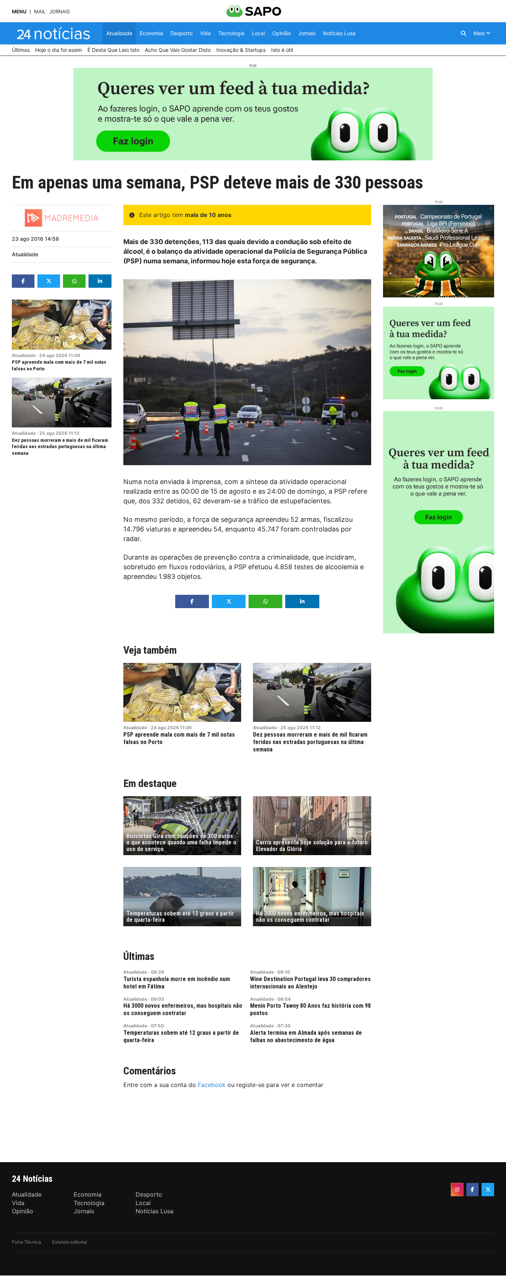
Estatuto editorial (69, 1242)
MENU (19, 11)
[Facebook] (472, 1189)
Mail (40, 11)
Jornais (59, 11)
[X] (488, 1189)
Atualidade (25, 254)
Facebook (212, 1084)
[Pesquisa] (463, 33)
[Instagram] (457, 1189)
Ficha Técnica (26, 1242)
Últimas (138, 956)
